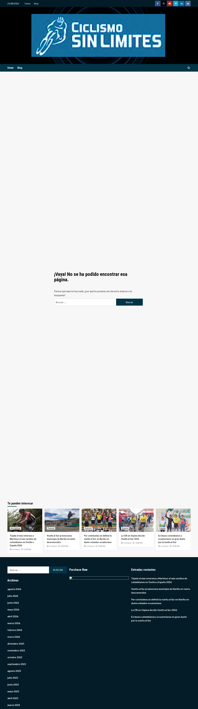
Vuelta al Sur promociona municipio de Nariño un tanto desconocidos (61, 539)
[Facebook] (157, 3)
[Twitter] (163, 3)
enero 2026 (13, 636)
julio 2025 (12, 677)
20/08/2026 (64, 546)
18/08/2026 (101, 546)
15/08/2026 (138, 543)
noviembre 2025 (16, 650)
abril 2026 (12, 616)
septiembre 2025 (16, 664)
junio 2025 (13, 684)
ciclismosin (16, 549)
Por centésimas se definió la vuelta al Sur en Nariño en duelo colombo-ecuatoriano (98, 539)
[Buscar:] (85, 302)
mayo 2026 (13, 609)
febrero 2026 (14, 630)
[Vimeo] (176, 3)
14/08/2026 (176, 546)
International (15, 528)
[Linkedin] (182, 3)
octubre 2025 (14, 657)
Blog (36, 3)
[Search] (189, 68)
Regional (51, 528)
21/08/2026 (27, 549)
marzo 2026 (13, 623)
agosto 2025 (14, 670)
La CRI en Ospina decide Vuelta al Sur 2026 (154, 610)
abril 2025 (12, 698)
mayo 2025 (13, 691)
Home (27, 3)
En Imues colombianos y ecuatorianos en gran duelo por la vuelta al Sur (171, 539)
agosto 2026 (14, 589)
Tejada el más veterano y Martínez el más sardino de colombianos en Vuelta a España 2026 (159, 580)
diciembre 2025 (15, 643)
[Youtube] (169, 3)
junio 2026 (13, 602)
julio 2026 (12, 595)
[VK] (188, 3)
